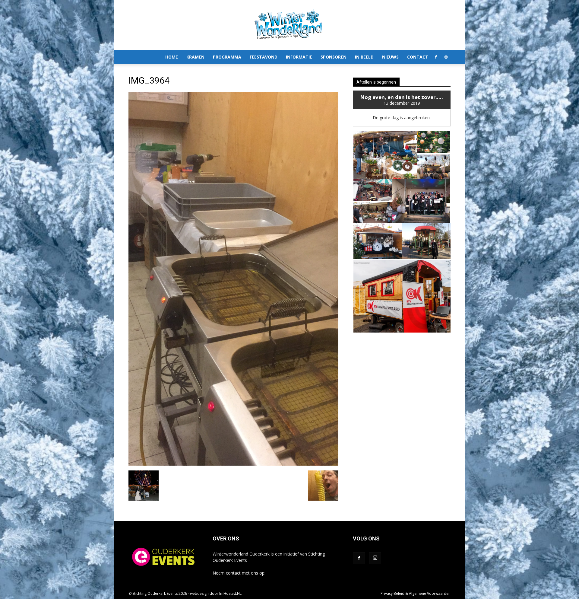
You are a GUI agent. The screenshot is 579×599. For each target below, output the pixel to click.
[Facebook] (435, 57)
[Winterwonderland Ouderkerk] (289, 25)
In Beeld (364, 57)
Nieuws (390, 57)
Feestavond (263, 57)
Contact (417, 57)
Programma (227, 57)
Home (171, 57)
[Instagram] (446, 57)
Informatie (299, 57)
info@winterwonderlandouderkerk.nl (302, 573)
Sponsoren (333, 57)
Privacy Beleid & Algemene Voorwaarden (416, 593)
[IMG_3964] (233, 464)
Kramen (195, 57)
